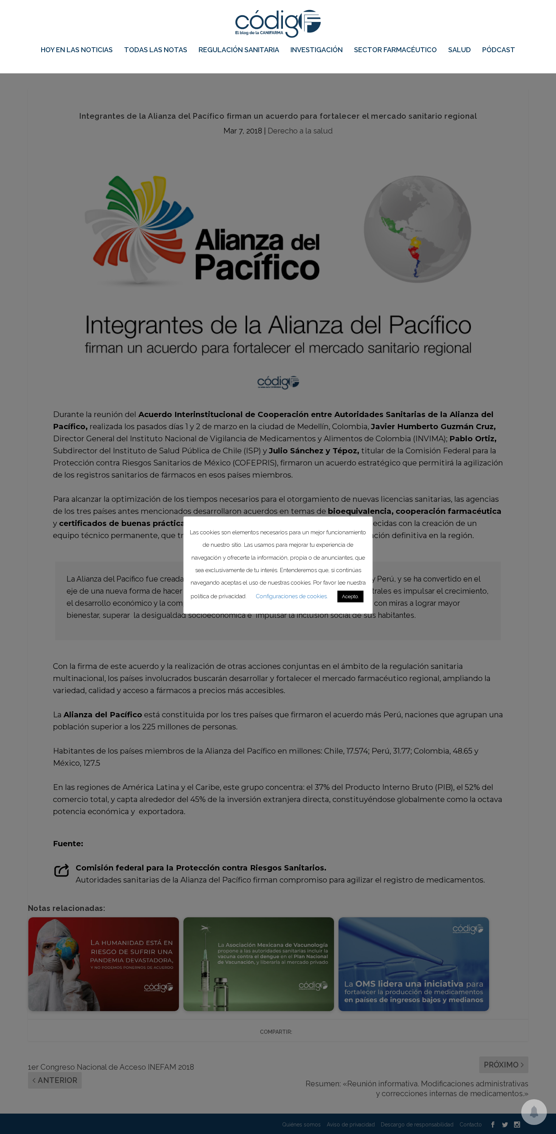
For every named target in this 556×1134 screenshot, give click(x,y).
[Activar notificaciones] (534, 1112)
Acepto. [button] (350, 596)
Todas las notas (155, 50)
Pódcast (498, 50)
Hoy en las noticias (77, 50)
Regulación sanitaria (239, 50)
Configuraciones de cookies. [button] (292, 596)
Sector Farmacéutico (395, 50)
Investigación (316, 50)
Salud (459, 50)
